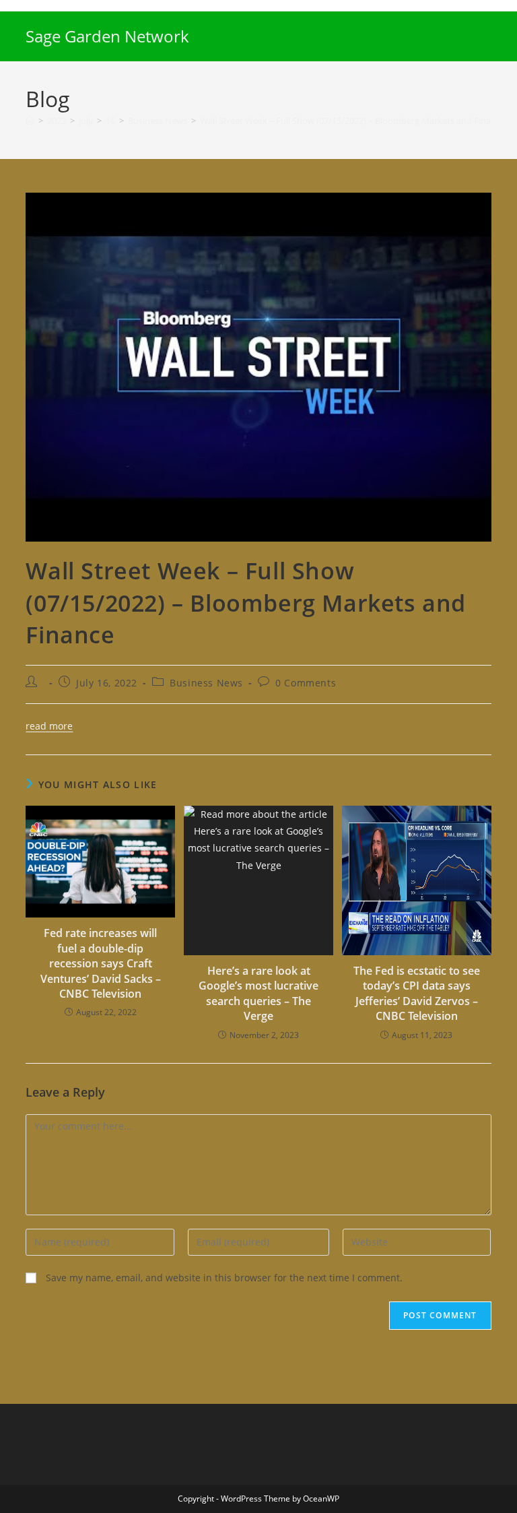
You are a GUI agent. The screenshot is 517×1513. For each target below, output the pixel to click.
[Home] (30, 121)
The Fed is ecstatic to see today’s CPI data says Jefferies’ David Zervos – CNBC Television (416, 993)
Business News (206, 682)
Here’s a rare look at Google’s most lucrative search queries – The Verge (258, 993)
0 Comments (305, 682)
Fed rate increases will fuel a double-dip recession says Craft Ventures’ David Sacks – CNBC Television (100, 963)
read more (49, 725)
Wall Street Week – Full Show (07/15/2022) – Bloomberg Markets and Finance (352, 121)
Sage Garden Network (107, 36)
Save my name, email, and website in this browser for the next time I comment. (224, 1277)
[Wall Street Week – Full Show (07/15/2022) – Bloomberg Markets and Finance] (258, 366)
